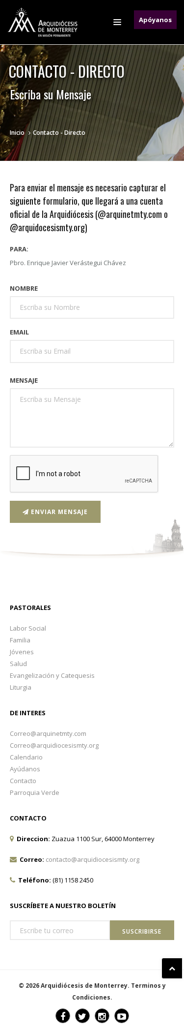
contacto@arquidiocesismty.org (92, 859)
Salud (18, 663)
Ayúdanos (25, 768)
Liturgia (20, 687)
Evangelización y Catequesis (52, 675)
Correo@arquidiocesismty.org (54, 745)
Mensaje (24, 380)
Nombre (24, 288)
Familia (20, 640)
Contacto (23, 780)
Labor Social (28, 628)
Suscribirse (141, 931)
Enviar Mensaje (58, 512)
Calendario (26, 757)
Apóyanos (155, 19)
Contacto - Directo (59, 132)
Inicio (17, 132)
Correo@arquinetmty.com (48, 733)
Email (19, 332)
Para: (19, 248)
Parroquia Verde (34, 792)
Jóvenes (22, 651)
